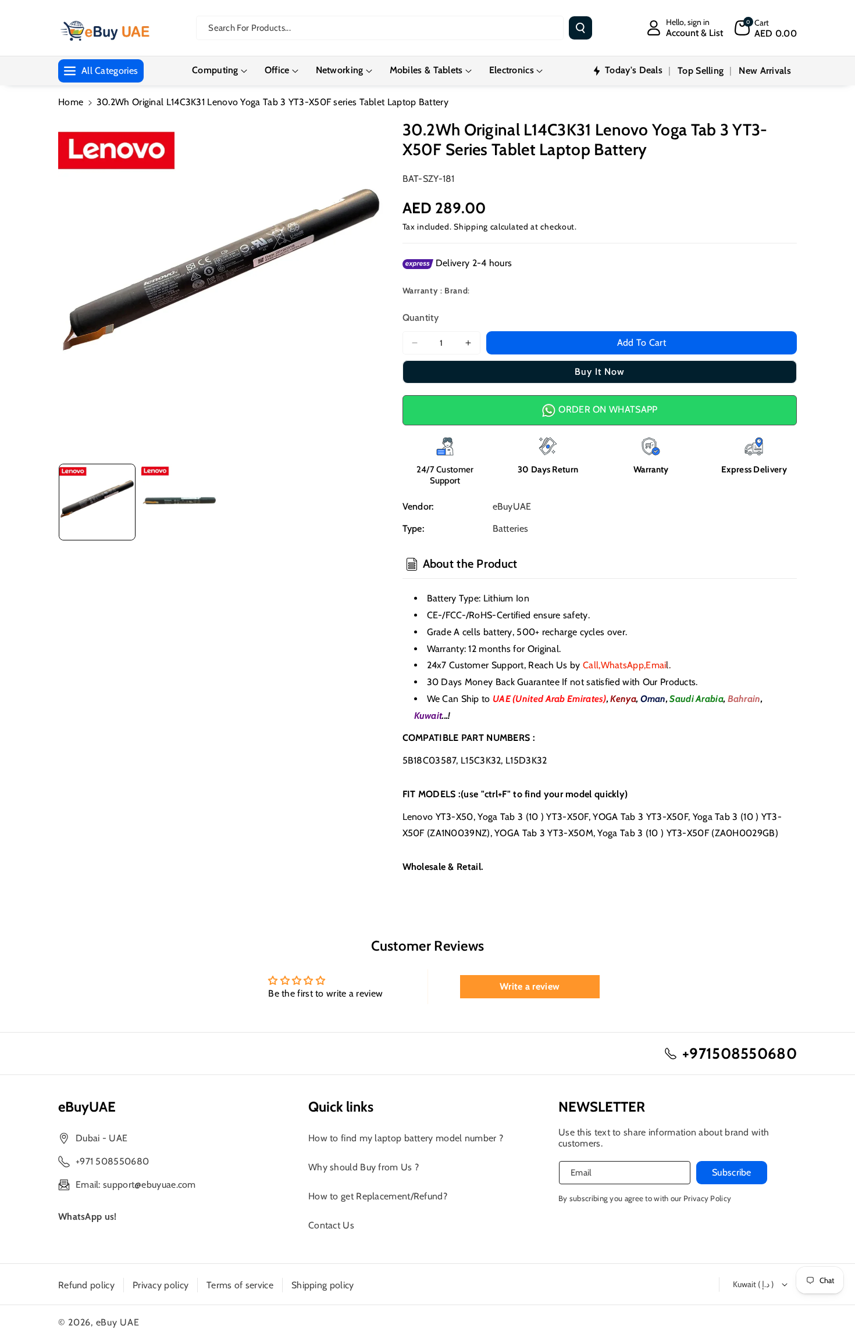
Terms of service (239, 1285)
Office (277, 70)
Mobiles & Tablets (426, 70)
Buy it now (600, 371)
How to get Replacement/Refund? (377, 1196)
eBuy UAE (118, 1322)
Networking (340, 70)
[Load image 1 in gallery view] (97, 502)
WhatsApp (622, 665)
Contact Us (331, 1225)
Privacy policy (160, 1285)
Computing (215, 70)
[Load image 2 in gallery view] (179, 502)
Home (70, 102)
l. (658, 665)
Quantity (420, 317)
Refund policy (86, 1285)
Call (590, 665)
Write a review (530, 986)
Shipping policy (322, 1285)
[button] (766, 28)
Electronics (511, 70)
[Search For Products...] (580, 28)
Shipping (471, 226)
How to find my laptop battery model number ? (405, 1138)
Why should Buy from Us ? (363, 1167)
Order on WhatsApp (606, 409)
